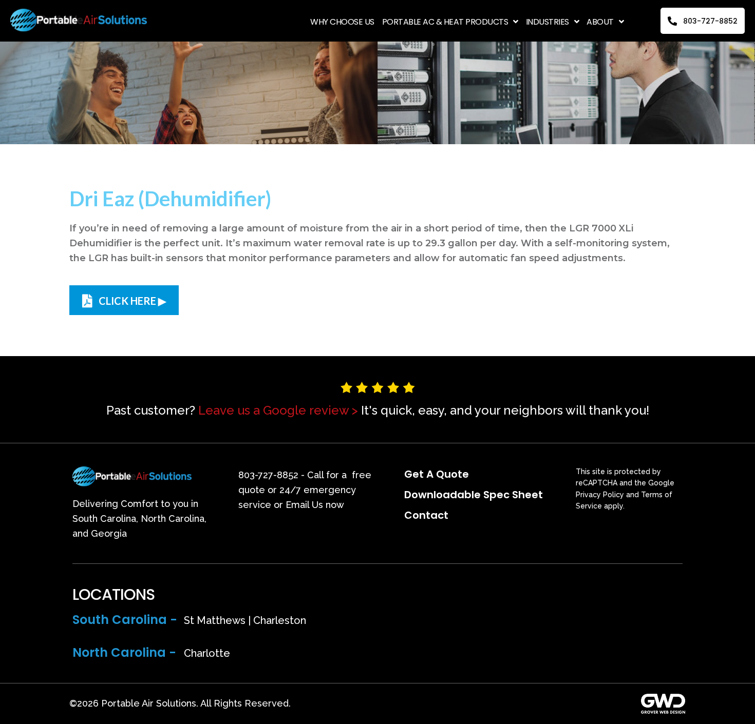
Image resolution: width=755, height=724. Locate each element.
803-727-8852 (268, 474)
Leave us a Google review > (278, 410)
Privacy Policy (600, 495)
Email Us (304, 504)
